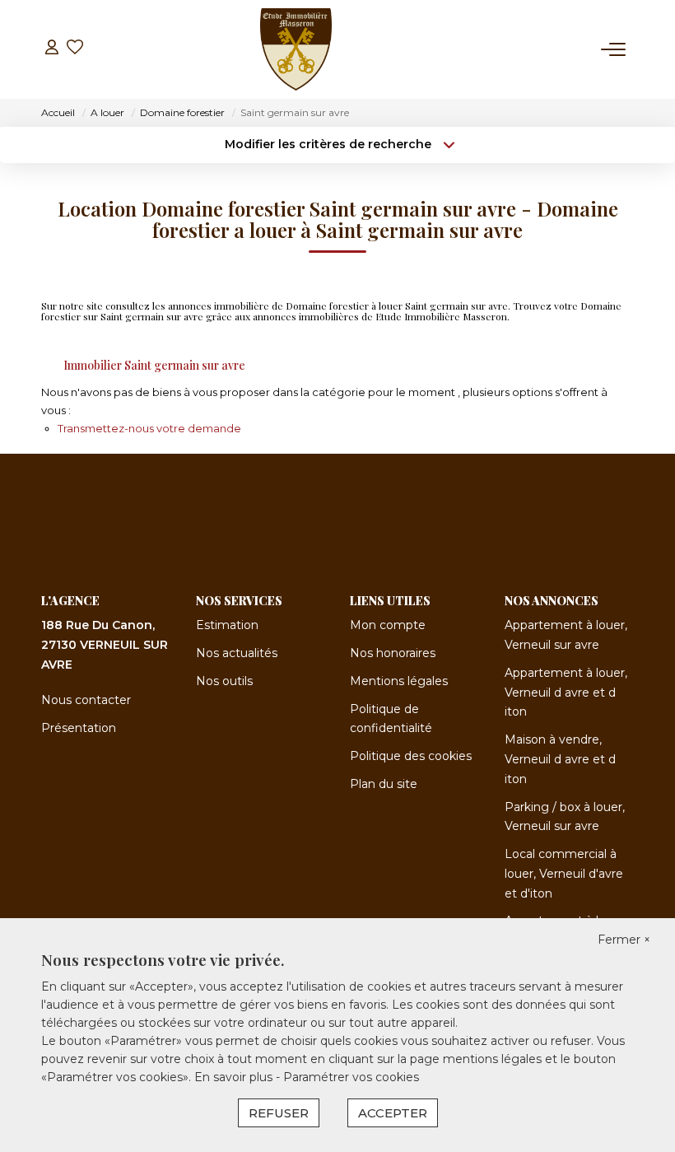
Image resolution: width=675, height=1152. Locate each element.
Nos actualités (236, 653)
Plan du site (383, 784)
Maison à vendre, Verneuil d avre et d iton (560, 759)
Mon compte (388, 625)
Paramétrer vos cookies (351, 1077)
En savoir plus (235, 1077)
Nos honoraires (392, 653)
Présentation (78, 728)
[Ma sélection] (75, 49)
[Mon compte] (51, 49)
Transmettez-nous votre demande (149, 428)
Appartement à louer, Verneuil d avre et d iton (566, 692)
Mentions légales (399, 681)
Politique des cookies (411, 756)
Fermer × (624, 939)
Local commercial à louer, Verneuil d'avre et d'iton (564, 874)
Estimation (227, 625)
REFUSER (279, 1113)
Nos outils (224, 681)
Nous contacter (86, 700)
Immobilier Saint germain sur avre (154, 365)
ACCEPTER (392, 1113)
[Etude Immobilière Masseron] (296, 49)
